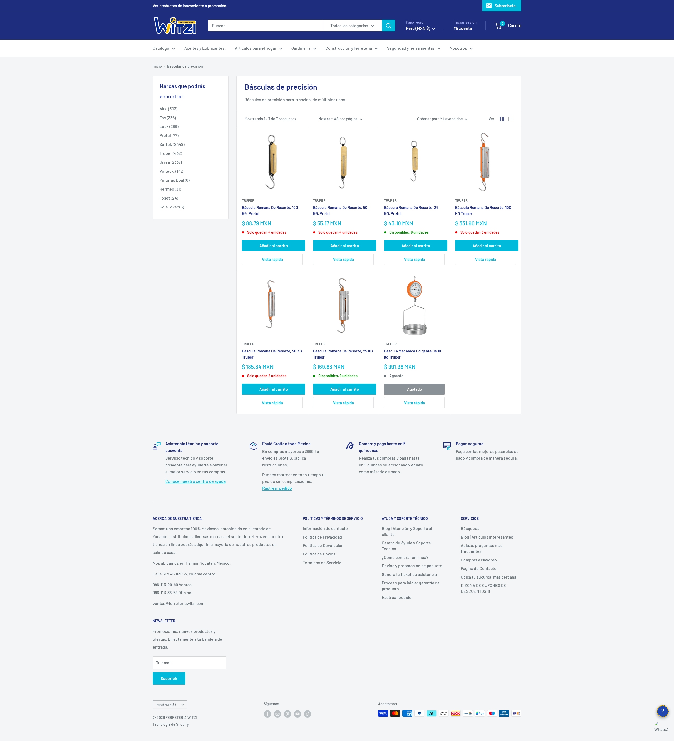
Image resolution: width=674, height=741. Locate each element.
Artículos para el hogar (255, 48)
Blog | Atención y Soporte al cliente (407, 531)
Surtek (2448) (172, 144)
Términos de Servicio (322, 562)
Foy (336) (168, 117)
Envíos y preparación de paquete (412, 565)
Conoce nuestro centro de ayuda (195, 481)
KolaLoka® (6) (172, 206)
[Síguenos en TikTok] (307, 714)
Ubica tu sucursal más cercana (488, 576)
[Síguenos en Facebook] (267, 714)
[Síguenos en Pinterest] (287, 714)
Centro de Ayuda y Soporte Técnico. (406, 545)
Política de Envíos (319, 553)
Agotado (414, 389)
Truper (248, 200)
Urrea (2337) (171, 162)
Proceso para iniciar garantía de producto (411, 585)
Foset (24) (169, 197)
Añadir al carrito (273, 245)
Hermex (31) (170, 188)
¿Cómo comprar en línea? (405, 557)
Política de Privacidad (322, 536)
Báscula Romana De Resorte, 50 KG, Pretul (340, 210)
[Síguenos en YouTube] (297, 714)
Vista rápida (272, 259)
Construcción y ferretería (348, 48)
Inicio (157, 66)
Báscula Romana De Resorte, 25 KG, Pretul (411, 210)
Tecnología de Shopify (171, 724)
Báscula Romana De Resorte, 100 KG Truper (483, 210)
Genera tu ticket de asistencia (409, 574)
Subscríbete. (506, 5)
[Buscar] (388, 25)
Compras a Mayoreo (479, 559)
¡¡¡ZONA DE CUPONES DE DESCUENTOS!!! (483, 588)
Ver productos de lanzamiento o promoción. (190, 5)
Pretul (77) (169, 135)
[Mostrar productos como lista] (510, 119)
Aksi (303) (168, 108)
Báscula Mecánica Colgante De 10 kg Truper (412, 354)
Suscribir (169, 678)
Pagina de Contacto (479, 568)
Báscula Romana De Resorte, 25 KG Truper (343, 354)
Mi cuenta (463, 28)
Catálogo (161, 48)
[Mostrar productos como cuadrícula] (502, 119)
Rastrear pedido (277, 487)
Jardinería (300, 48)
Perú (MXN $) (166, 704)
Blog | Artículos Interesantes (487, 536)
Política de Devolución (323, 545)
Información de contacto (325, 528)
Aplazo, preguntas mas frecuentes (482, 548)
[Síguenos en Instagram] (277, 714)
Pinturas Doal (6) (175, 179)
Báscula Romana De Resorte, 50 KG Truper (272, 354)
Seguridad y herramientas (411, 48)
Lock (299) (169, 126)
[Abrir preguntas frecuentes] (663, 711)
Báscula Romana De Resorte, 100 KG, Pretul (270, 210)
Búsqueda (470, 528)
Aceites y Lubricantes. (205, 48)
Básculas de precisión (185, 66)
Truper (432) (171, 153)
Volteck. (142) (172, 170)
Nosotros (458, 48)
